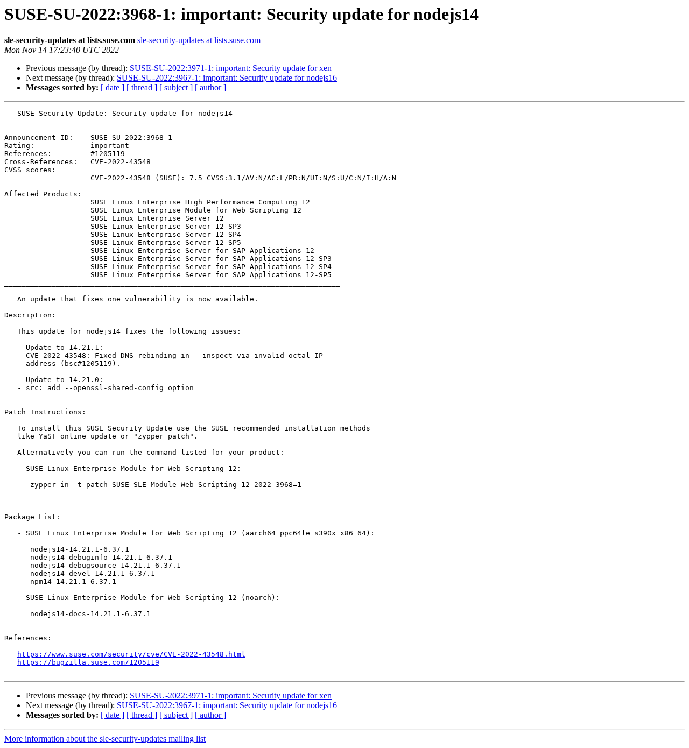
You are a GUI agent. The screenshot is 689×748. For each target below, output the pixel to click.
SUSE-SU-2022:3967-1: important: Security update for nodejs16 (227, 77)
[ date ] (112, 87)
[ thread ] (141, 87)
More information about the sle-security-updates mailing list (105, 738)
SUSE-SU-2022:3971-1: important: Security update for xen (231, 68)
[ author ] (210, 87)
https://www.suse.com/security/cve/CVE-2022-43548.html (131, 654)
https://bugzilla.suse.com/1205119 (88, 662)
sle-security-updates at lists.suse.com (199, 40)
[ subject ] (176, 87)
